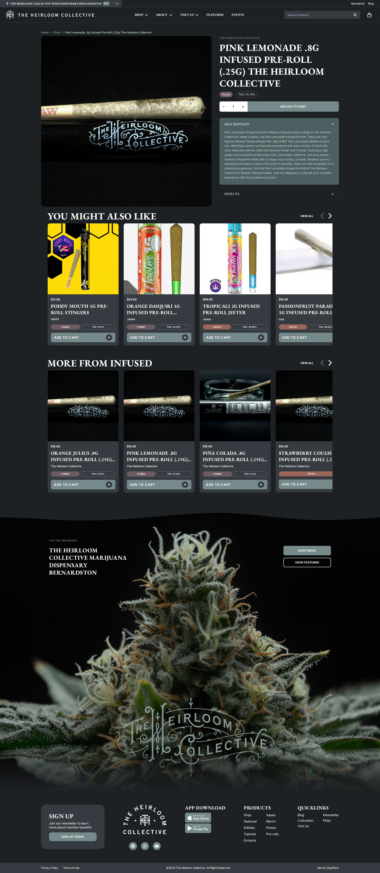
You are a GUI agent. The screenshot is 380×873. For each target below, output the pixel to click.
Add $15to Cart (293, 106)
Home (45, 32)
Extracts (250, 840)
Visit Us (303, 826)
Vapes (270, 815)
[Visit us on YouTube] (157, 846)
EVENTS (238, 15)
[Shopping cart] (369, 14)
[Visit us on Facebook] (133, 846)
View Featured (307, 562)
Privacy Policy (49, 867)
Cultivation (305, 820)
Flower (271, 828)
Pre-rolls (272, 834)
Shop (57, 32)
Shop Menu (307, 550)
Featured (250, 821)
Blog (301, 815)
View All (307, 216)
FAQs (327, 820)
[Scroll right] (329, 216)
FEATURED (215, 15)
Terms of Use (71, 867)
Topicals (250, 834)
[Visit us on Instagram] (145, 846)
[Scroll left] (322, 216)
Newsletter (331, 815)
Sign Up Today (72, 836)
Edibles (249, 828)
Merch (271, 821)
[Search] (355, 14)
